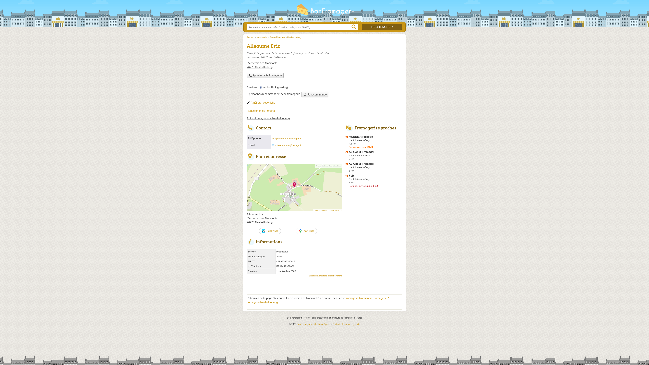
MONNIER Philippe (361, 136)
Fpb (351, 175)
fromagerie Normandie (359, 298)
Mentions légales (322, 324)
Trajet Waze (272, 231)
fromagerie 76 (382, 298)
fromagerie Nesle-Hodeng (262, 302)
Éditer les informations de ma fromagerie (325, 276)
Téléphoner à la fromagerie (286, 138)
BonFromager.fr (324, 12)
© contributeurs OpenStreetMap (328, 166)
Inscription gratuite (351, 324)
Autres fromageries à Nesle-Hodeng (268, 118)
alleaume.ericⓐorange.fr (288, 145)
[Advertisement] (373, 267)
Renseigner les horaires (261, 110)
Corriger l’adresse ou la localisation (327, 210)
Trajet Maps (308, 231)
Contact (336, 324)
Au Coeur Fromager (361, 152)
